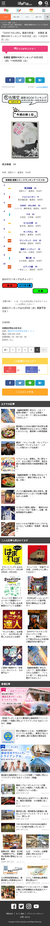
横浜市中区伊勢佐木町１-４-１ (21, 331)
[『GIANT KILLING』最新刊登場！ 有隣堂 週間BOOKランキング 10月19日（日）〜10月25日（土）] (40, 80)
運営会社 (9, 914)
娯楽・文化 (38, 17)
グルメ (27, 17)
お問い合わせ (25, 917)
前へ (6, 350)
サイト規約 (20, 914)
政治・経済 (16, 17)
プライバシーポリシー (35, 914)
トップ (5, 17)
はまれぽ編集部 (42, 87)
